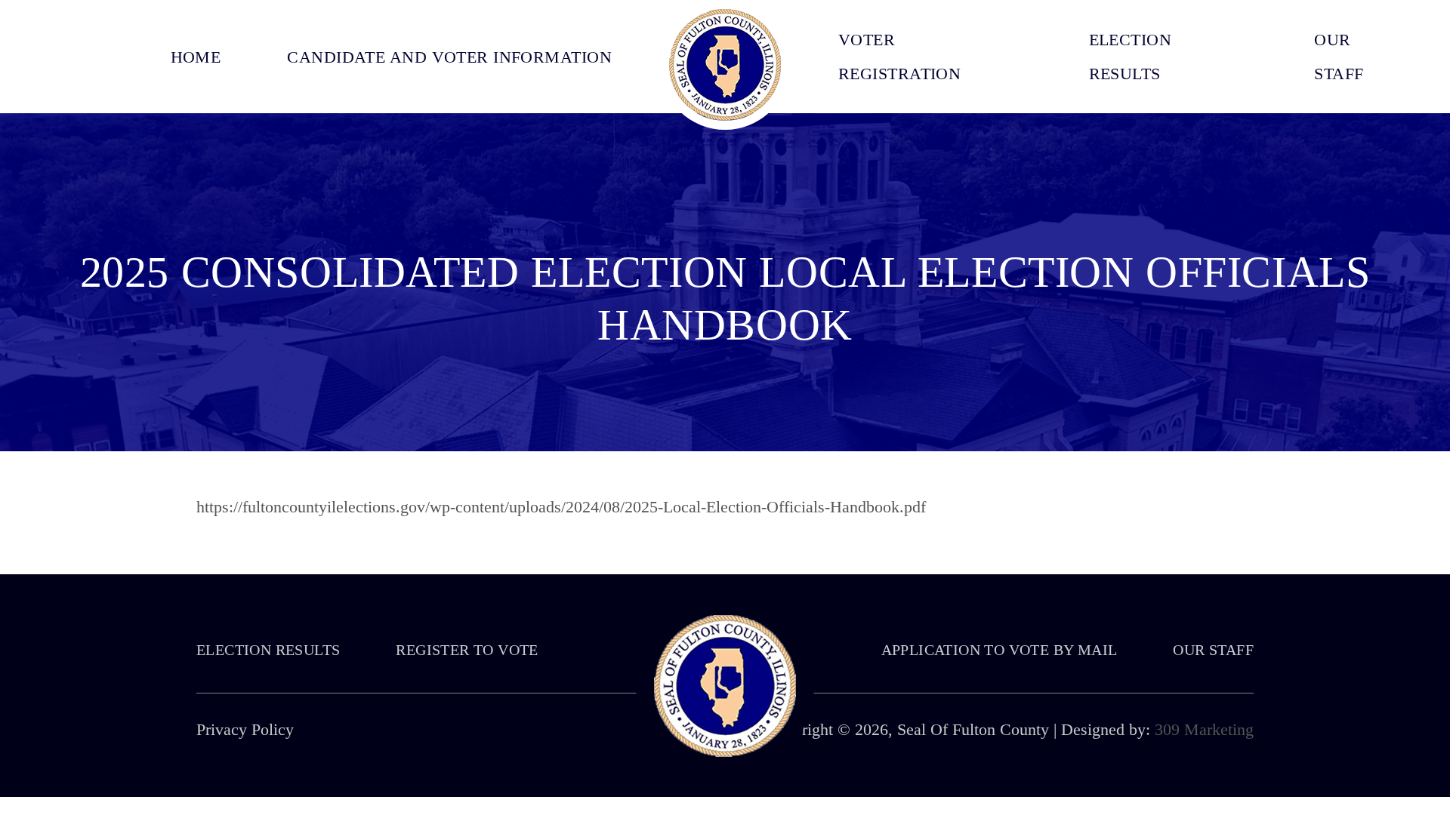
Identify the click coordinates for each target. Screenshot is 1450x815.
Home (196, 57)
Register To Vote (467, 649)
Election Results (268, 649)
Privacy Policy (245, 729)
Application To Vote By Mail (999, 649)
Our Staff (1213, 649)
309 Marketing (1204, 729)
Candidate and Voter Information (449, 57)
